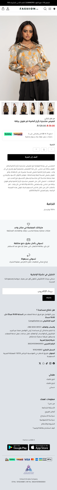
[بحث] (44, 9)
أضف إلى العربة (31, 157)
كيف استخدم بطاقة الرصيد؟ (44, 428)
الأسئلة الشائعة (48, 408)
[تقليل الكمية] (51, 149)
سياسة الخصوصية (47, 420)
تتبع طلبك (50, 379)
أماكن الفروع (50, 412)
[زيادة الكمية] (36, 149)
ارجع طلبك (50, 383)
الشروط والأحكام (48, 424)
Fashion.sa (26, 440)
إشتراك (48, 298)
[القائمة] (50, 9)
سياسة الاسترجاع (48, 416)
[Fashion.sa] (28, 9)
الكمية (52, 145)
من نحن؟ (51, 404)
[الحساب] (8, 9)
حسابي (52, 388)
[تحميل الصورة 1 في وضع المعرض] (28, 58)
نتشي (46, 119)
